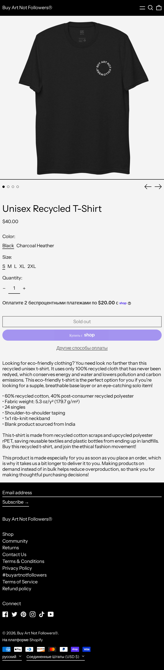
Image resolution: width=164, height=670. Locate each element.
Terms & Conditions (23, 561)
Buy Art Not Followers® (27, 7)
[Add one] (24, 288)
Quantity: (12, 278)
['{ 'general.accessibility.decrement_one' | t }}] (4, 288)
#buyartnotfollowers (24, 575)
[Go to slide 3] (13, 187)
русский (9, 656)
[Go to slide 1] (3, 187)
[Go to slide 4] (17, 187)
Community (15, 541)
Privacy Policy (17, 568)
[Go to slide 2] (8, 187)
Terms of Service (20, 582)
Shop (7, 534)
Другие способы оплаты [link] (82, 348)
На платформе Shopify (22, 640)
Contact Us (14, 554)
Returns (10, 548)
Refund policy (16, 589)
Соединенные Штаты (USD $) (53, 656)
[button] (151, 7)
